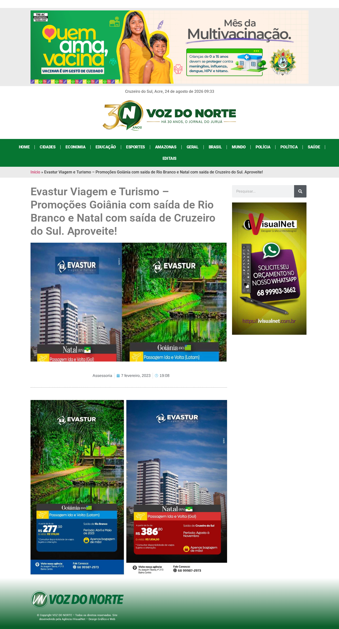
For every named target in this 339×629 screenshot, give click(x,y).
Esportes (135, 147)
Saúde (314, 147)
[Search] (300, 191)
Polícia (263, 147)
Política (289, 147)
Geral (193, 147)
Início (35, 172)
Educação (106, 147)
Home (24, 147)
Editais (169, 158)
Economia (75, 147)
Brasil (215, 147)
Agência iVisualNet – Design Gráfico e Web (88, 619)
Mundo (238, 147)
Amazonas (165, 147)
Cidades (47, 147)
